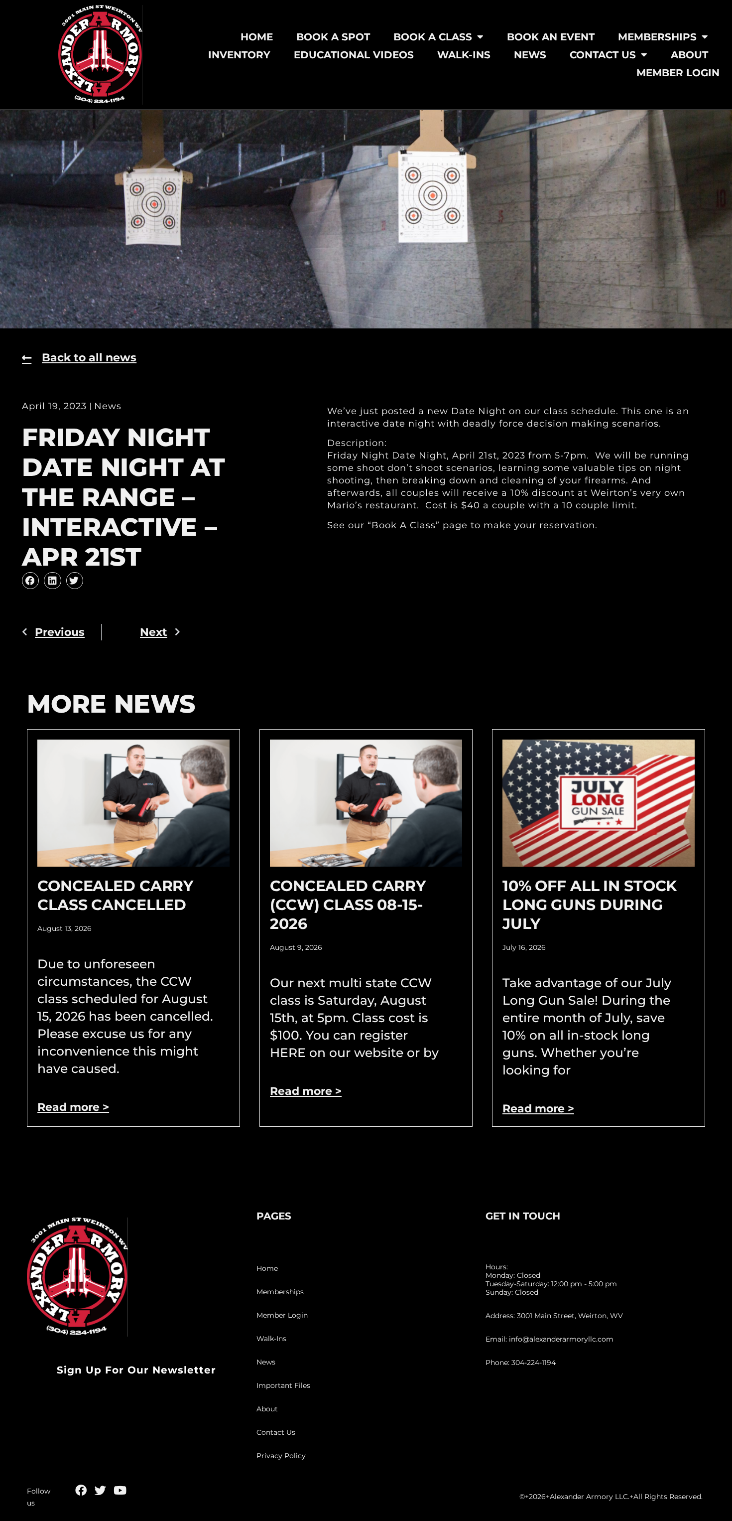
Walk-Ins (463, 55)
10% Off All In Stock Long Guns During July (589, 905)
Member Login (678, 73)
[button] (30, 580)
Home (257, 37)
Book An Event (551, 37)
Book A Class (432, 37)
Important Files (283, 1385)
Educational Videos (354, 55)
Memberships (657, 37)
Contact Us (603, 55)
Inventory (239, 55)
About (689, 55)
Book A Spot (333, 37)
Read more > (73, 1107)
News (530, 55)
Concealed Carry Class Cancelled (115, 895)
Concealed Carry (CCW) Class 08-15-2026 (348, 905)
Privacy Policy (281, 1455)
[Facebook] (81, 1490)
